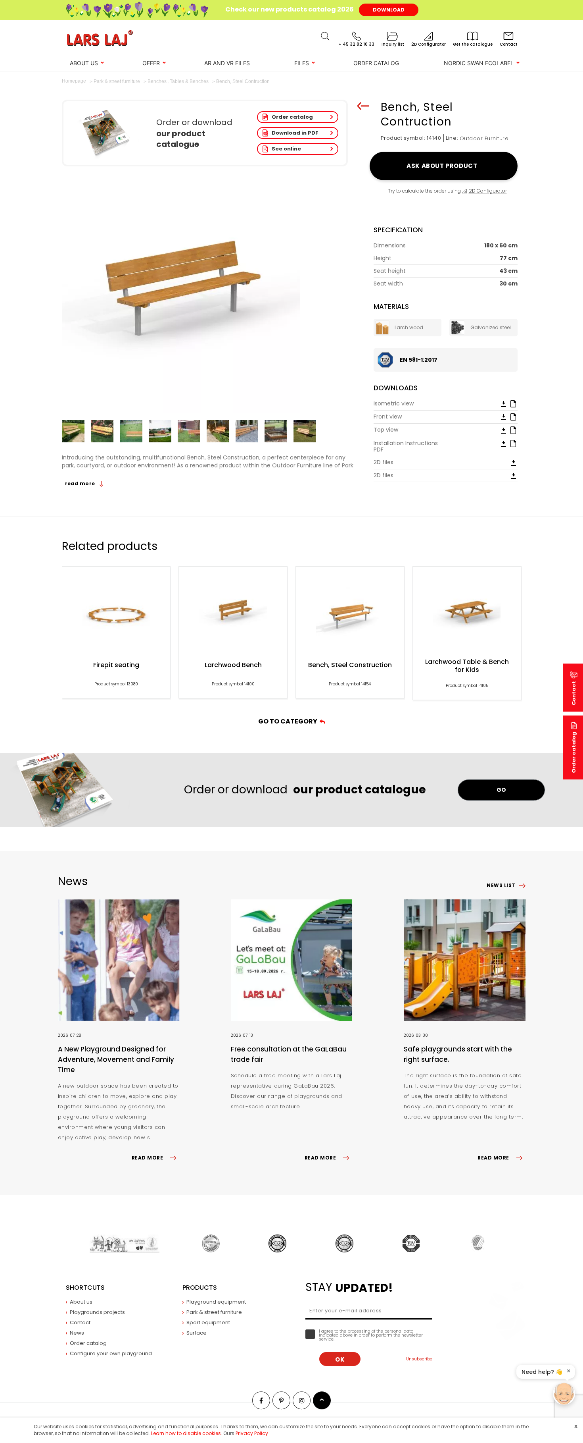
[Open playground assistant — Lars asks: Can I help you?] (564, 1394)
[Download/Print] (504, 403)
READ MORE (147, 1157)
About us (84, 63)
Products (199, 1287)
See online (286, 148)
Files (301, 63)
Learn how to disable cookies (186, 1433)
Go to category (289, 721)
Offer (151, 63)
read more (81, 483)
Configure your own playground (111, 1353)
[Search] (325, 36)
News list (501, 885)
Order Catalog (376, 63)
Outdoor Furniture (484, 138)
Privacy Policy (252, 1433)
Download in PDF (295, 133)
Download (389, 9)
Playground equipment (216, 1302)
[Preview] (513, 403)
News (77, 1333)
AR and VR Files (227, 63)
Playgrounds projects (97, 1312)
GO (501, 790)
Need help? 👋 (542, 1372)
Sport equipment (208, 1322)
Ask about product (443, 166)
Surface (196, 1333)
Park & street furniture (214, 1312)
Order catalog (292, 117)
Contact (80, 1322)
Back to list (363, 106)
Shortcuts (85, 1287)
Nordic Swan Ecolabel (479, 63)
